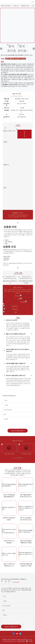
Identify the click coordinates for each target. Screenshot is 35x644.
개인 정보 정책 (21, 641)
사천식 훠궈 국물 (9, 454)
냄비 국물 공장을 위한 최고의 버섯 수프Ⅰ (25, 496)
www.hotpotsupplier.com (9, 641)
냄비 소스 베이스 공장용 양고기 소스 (9, 565)
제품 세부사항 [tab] (16, 94)
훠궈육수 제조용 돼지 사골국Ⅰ (9, 519)
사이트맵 (30, 641)
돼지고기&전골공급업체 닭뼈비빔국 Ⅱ (9, 496)
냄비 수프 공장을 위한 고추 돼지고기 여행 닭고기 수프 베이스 (25, 519)
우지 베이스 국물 (26, 454)
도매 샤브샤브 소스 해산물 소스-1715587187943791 (9, 542)
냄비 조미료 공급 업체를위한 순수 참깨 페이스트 (25, 542)
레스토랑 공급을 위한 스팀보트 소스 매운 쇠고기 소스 (26, 565)
